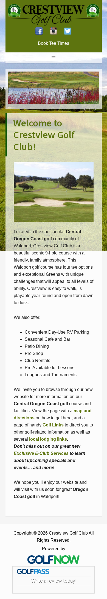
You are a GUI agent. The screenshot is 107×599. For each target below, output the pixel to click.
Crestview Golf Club (53, 13)
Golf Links (53, 425)
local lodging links (48, 439)
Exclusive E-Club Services (41, 453)
